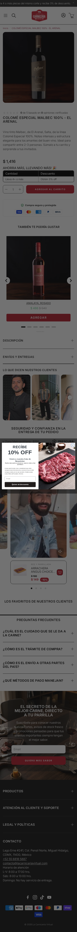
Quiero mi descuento (20, 484)
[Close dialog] (72, 445)
